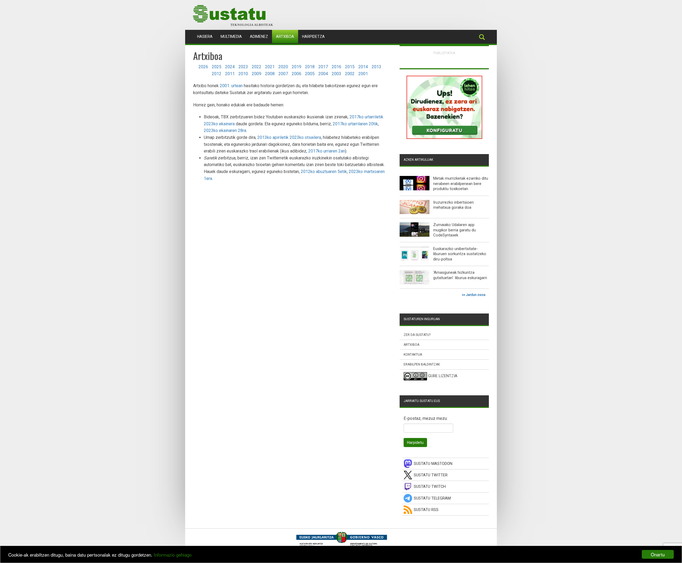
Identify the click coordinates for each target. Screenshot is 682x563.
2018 (310, 66)
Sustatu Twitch (430, 486)
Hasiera (207, 36)
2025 (216, 66)
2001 (363, 73)
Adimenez (259, 36)
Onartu (658, 554)
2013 (376, 66)
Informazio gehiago (173, 554)
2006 (296, 73)
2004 (323, 73)
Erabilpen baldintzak (422, 364)
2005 (310, 73)
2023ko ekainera (219, 123)
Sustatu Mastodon (433, 463)
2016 (336, 66)
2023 (243, 66)
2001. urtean (231, 85)
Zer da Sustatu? (417, 335)
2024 (230, 66)
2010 (243, 73)
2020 (283, 66)
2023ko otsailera (305, 137)
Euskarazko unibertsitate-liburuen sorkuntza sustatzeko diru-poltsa (459, 254)
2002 (350, 73)
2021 (270, 66)
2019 (296, 66)
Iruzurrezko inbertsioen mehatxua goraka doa (453, 205)
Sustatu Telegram (432, 498)
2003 (336, 73)
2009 (256, 73)
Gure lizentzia (442, 376)
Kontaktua (413, 354)
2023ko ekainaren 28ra (225, 130)
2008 (270, 73)
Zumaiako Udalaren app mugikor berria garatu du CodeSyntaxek (454, 230)
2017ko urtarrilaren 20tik (355, 123)
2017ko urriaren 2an (326, 151)
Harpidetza (313, 36)
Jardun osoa (475, 295)
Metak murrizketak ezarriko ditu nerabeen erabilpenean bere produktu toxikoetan (460, 183)
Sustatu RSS (426, 510)
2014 (363, 66)
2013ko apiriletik (273, 137)
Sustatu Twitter (431, 475)
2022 (256, 66)
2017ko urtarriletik (366, 116)
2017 (323, 66)
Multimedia (231, 36)
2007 (283, 73)
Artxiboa (285, 36)
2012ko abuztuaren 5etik (324, 171)
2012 (216, 73)
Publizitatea (444, 53)
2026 (203, 66)
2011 (230, 73)
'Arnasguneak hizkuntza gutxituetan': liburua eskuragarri (460, 275)
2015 (350, 66)
